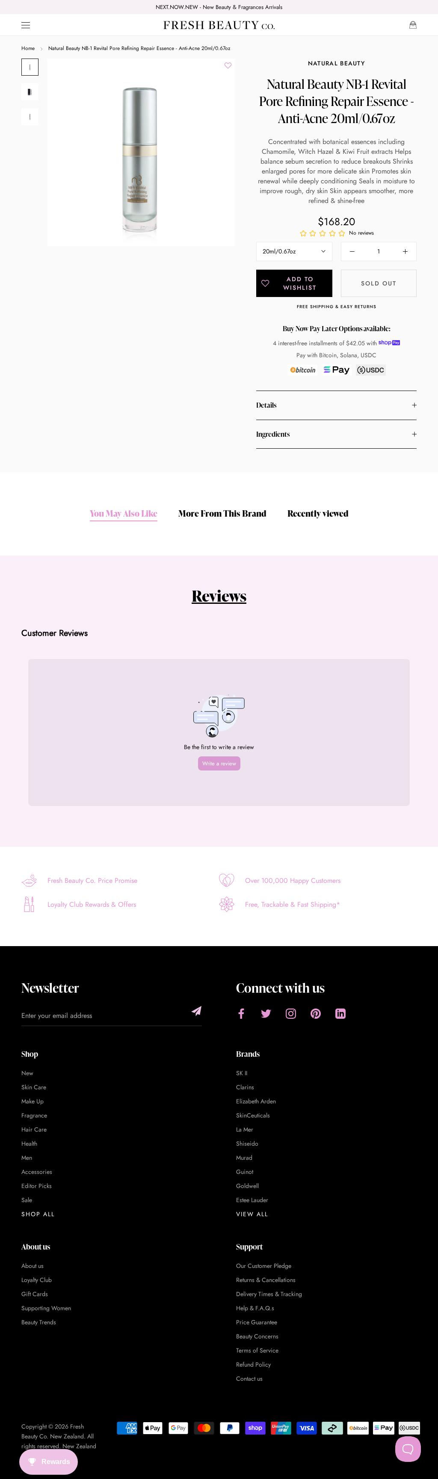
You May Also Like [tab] (123, 513)
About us (32, 1265)
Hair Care (34, 1129)
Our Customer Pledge (263, 1265)
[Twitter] (266, 1013)
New (27, 1073)
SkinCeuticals (253, 1115)
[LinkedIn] (340, 1013)
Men (26, 1157)
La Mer (244, 1129)
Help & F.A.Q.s (255, 1308)
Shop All (38, 1214)
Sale (26, 1200)
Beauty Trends (38, 1322)
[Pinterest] (316, 1013)
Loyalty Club (36, 1280)
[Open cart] (413, 25)
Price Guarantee (256, 1322)
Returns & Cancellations (266, 1280)
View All (252, 1214)
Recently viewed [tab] (318, 513)
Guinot (244, 1171)
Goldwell (247, 1186)
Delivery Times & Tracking (269, 1294)
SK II (241, 1073)
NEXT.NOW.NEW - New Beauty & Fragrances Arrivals (219, 7)
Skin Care (33, 1087)
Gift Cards (34, 1294)
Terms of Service (257, 1350)
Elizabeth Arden (256, 1101)
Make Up (32, 1101)
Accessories (36, 1171)
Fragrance (34, 1115)
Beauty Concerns (257, 1336)
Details (266, 405)
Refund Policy (253, 1364)
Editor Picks (36, 1186)
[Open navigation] (25, 25)
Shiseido (247, 1143)
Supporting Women (46, 1308)
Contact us (249, 1378)
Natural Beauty (336, 63)
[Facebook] (241, 1013)
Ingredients (273, 434)
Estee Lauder (252, 1200)
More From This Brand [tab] (222, 513)
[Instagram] (291, 1013)
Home (28, 48)
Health (29, 1143)
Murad (244, 1157)
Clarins (245, 1087)
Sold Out (379, 283)
